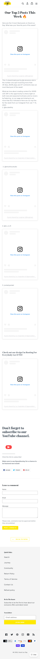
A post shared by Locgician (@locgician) (20, 76)
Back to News (21, 539)
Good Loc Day (22, 652)
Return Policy (9, 574)
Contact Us (8, 585)
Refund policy (9, 590)
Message (5, 506)
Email (4, 498)
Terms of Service (10, 579)
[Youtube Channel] (8, 453)
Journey (7, 563)
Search (6, 557)
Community (8, 568)
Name (4, 489)
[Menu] (36, 3)
